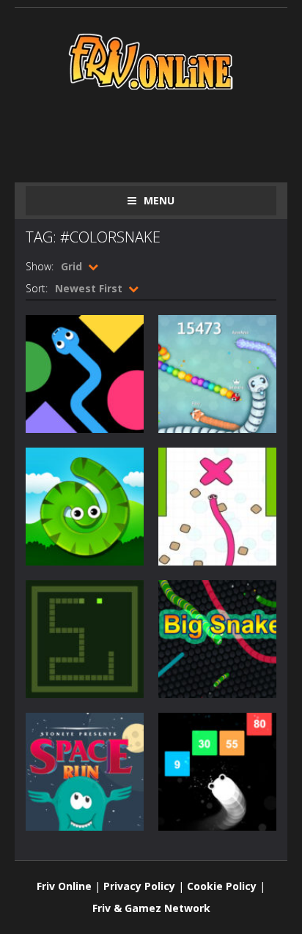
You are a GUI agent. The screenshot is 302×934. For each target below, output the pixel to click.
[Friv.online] (151, 60)
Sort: (37, 288)
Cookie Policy (222, 886)
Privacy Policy (139, 886)
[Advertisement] (164, 133)
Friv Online (64, 886)
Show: (40, 266)
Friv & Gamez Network (151, 908)
